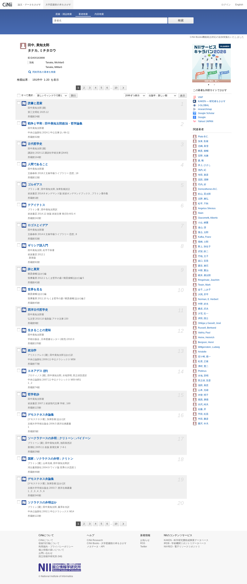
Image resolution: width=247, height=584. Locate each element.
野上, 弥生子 (204, 246)
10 (116, 87)
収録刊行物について (49, 543)
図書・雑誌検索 (64, 14)
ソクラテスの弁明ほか (42, 502)
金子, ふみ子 (204, 289)
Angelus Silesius (207, 208)
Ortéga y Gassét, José (209, 323)
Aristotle (202, 351)
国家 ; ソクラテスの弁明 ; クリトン (50, 458)
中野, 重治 (203, 270)
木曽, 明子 (203, 395)
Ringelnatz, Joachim (208, 280)
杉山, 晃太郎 (204, 194)
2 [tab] (216, 85)
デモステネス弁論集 (41, 414)
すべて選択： (28, 95)
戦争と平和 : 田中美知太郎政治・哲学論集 (55, 123)
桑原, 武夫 (203, 308)
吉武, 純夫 (203, 404)
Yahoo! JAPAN (205, 121)
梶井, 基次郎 (204, 275)
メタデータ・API (95, 546)
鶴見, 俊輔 (203, 151)
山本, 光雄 (203, 390)
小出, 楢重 (203, 222)
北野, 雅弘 (203, 198)
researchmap (205, 109)
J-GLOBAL (203, 105)
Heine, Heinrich (206, 337)
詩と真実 (33, 269)
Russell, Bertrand (207, 327)
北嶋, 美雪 (203, 146)
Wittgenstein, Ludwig (209, 347)
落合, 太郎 (203, 232)
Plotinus (202, 371)
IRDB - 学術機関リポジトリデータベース (185, 543)
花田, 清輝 (203, 179)
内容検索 (99, 14)
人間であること (38, 164)
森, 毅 (201, 160)
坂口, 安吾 (203, 260)
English (239, 4)
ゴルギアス (35, 184)
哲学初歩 (33, 394)
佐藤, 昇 (202, 409)
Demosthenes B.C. (208, 189)
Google (202, 117)
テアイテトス (36, 204)
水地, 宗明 (203, 375)
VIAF (200, 97)
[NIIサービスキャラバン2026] (211, 63)
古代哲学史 (35, 143)
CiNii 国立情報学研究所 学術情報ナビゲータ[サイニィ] (7, 4)
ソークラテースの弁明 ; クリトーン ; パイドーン (59, 438)
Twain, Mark (204, 284)
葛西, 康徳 (203, 399)
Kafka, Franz (204, 237)
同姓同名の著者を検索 (44, 72)
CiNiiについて (46, 540)
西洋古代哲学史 (38, 309)
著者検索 (83, 14)
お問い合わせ (45, 553)
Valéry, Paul (204, 332)
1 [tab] (210, 85)
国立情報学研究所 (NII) (50, 556)
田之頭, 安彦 (204, 380)
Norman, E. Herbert (208, 299)
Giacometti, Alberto (208, 217)
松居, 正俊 (203, 361)
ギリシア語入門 (38, 245)
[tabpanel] (211, 63)
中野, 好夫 (203, 304)
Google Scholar (206, 113)
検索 (181, 20)
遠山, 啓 (202, 227)
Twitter (143, 546)
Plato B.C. (203, 136)
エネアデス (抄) (38, 370)
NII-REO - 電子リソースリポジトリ (182, 546)
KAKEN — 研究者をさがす (212, 101)
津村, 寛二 (203, 366)
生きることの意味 (39, 330)
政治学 (32, 350)
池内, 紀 (202, 170)
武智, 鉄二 (203, 251)
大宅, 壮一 (203, 313)
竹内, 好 (202, 184)
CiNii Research (95, 540)
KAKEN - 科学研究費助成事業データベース (186, 540)
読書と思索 (35, 103)
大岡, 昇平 (203, 294)
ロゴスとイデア (38, 225)
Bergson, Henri (206, 342)
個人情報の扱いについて (51, 550)
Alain (200, 213)
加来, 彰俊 (203, 141)
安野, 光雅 (203, 155)
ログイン (226, 4)
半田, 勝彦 (203, 419)
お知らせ (145, 540)
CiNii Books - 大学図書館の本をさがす (107, 543)
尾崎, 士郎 (203, 241)
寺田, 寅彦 (203, 174)
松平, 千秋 (203, 203)
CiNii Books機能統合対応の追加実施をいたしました (217, 37)
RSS (142, 543)
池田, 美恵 (203, 385)
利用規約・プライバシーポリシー (56, 546)
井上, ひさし (204, 165)
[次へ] (123, 87)
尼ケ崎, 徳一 (204, 356)
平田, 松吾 (203, 414)
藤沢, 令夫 (203, 423)
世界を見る (35, 289)
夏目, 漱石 (203, 265)
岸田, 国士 (203, 318)
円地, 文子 (203, 256)
